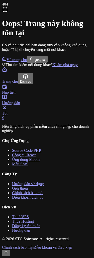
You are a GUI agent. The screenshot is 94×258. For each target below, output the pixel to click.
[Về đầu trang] (6, 253)
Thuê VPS (20, 217)
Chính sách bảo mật (27, 193)
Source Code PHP (26, 150)
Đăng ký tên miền (26, 226)
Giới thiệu (20, 188)
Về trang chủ (17, 60)
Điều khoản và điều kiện (52, 247)
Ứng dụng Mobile (26, 159)
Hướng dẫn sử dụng (28, 184)
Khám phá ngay (65, 65)
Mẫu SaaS (20, 164)
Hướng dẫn (21, 230)
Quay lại (40, 60)
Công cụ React (24, 155)
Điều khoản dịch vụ (27, 197)
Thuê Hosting (23, 221)
